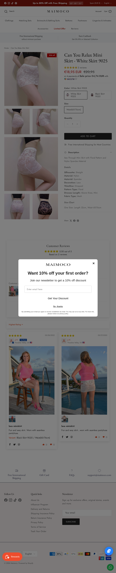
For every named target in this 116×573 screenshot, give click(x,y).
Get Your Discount (58, 298)
